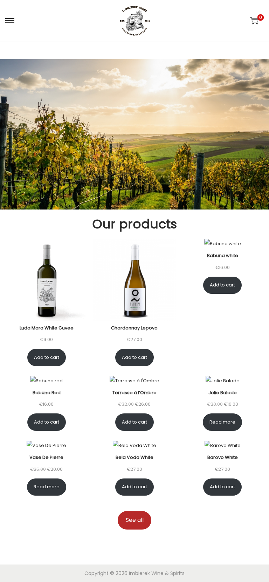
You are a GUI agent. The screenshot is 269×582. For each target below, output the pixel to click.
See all (135, 520)
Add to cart (46, 357)
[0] (254, 20)
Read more (222, 422)
